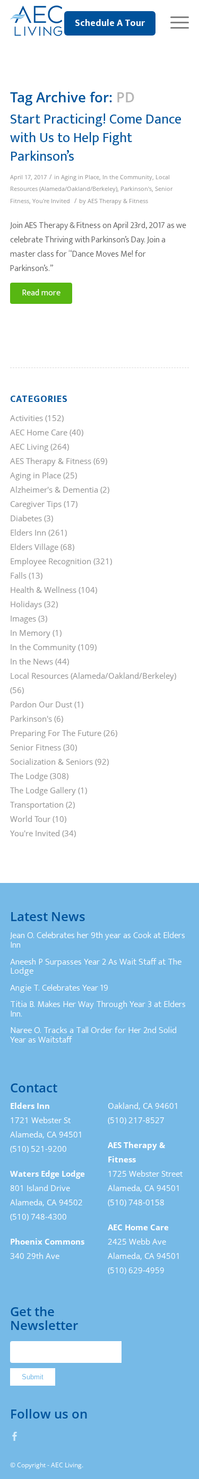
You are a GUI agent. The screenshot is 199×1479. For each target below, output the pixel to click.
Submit (33, 1377)
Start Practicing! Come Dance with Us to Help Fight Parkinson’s (95, 138)
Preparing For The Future (55, 733)
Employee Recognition (50, 561)
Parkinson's (136, 188)
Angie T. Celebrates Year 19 (59, 988)
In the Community (127, 177)
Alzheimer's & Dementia (54, 489)
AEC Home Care (38, 432)
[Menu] (174, 21)
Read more (41, 293)
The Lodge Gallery (43, 790)
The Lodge (29, 776)
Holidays (26, 604)
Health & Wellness (43, 589)
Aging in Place (80, 177)
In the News (31, 661)
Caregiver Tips (36, 503)
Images (23, 618)
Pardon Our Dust (41, 704)
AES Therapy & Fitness (118, 201)
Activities (26, 418)
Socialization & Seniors (51, 761)
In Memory (30, 632)
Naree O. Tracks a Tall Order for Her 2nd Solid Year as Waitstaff (93, 1035)
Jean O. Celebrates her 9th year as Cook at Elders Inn (97, 940)
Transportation (37, 804)
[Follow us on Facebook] (15, 1436)
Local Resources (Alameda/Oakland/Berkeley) (93, 675)
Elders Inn (28, 532)
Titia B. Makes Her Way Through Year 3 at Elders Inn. (98, 1009)
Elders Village (34, 546)
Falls (18, 575)
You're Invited (51, 201)
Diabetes (26, 518)
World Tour (30, 818)
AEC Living (29, 446)
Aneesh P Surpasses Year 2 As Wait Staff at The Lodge (95, 967)
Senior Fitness (35, 747)
